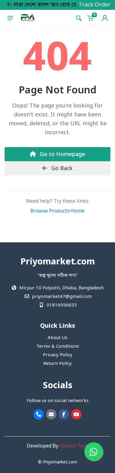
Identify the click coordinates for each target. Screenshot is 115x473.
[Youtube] (76, 414)
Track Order (94, 5)
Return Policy (57, 364)
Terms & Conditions (57, 346)
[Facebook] (64, 414)
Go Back (61, 168)
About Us (57, 338)
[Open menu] (10, 18)
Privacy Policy (57, 355)
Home (78, 211)
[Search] (79, 18)
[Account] (104, 18)
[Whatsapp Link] (93, 451)
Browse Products (49, 211)
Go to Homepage (61, 154)
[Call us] (38, 414)
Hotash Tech (73, 446)
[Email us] (51, 414)
